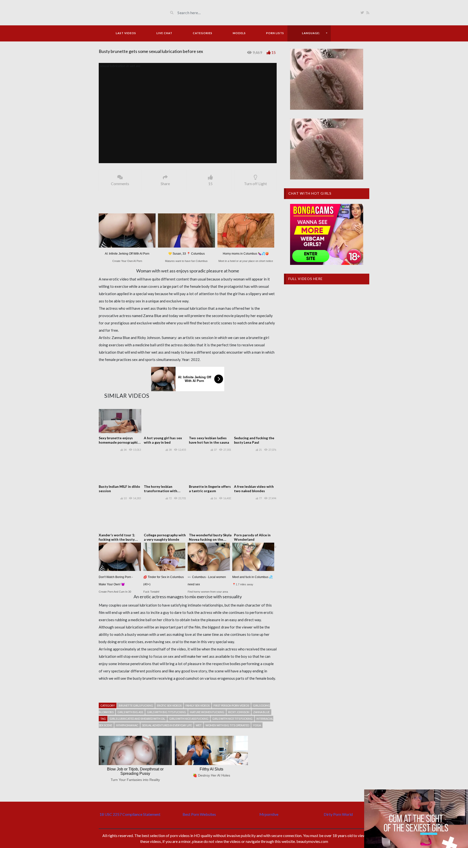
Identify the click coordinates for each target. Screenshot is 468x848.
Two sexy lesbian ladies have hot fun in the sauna (209, 440)
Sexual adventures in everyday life (167, 725)
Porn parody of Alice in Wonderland (252, 537)
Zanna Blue (261, 712)
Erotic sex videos (169, 705)
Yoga (257, 725)
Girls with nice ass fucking (188, 718)
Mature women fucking (207, 712)
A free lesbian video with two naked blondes (254, 488)
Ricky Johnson (238, 712)
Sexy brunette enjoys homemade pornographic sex (119, 442)
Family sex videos (197, 705)
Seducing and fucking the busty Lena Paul (254, 440)
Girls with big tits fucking (166, 712)
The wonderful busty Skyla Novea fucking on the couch (210, 539)
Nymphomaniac (127, 725)
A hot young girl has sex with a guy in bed (163, 440)
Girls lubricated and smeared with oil (137, 718)
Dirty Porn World (338, 814)
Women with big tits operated (227, 725)
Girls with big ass (130, 712)
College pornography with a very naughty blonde (165, 537)
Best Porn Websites (199, 814)
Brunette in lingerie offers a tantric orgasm (210, 488)
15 (273, 52)
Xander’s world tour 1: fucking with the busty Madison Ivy (117, 539)
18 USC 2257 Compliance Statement (129, 814)
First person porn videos (231, 705)
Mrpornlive (268, 814)
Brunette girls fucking (136, 705)
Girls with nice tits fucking (232, 718)
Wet (199, 725)
